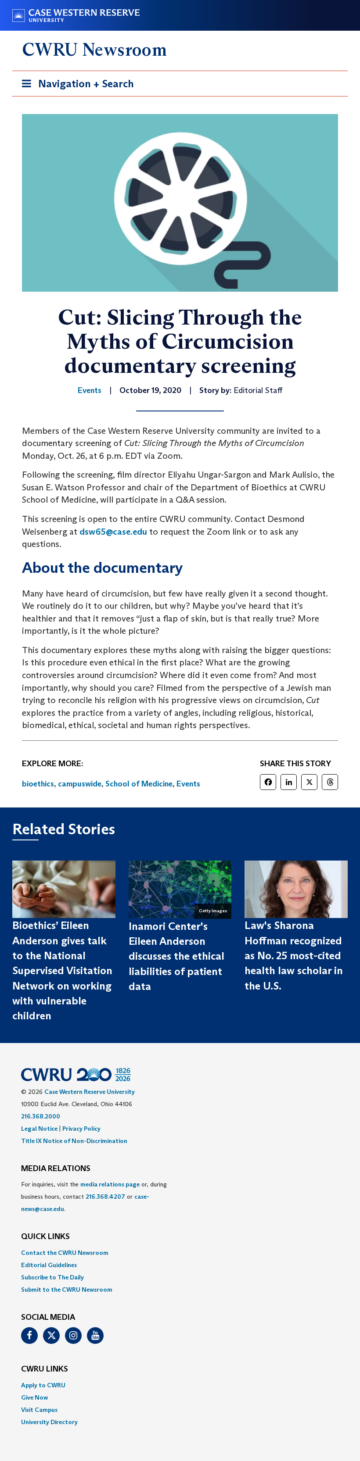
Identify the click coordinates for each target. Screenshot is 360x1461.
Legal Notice (39, 1128)
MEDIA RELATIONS (55, 1169)
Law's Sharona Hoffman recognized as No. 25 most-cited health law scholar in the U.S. (294, 955)
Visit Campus (39, 1410)
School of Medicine (139, 784)
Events (188, 784)
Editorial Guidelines (49, 1265)
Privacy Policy (81, 1128)
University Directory (49, 1422)
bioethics (38, 784)
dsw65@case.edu (113, 531)
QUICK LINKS (45, 1236)
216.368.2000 (40, 1116)
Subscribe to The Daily (52, 1277)
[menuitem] (180, 1253)
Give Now (34, 1397)
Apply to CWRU (43, 1385)
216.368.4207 (105, 1196)
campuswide (79, 784)
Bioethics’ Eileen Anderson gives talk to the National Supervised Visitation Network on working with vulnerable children (62, 970)
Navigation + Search (75, 86)
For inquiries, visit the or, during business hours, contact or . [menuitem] (94, 1196)
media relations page (110, 1184)
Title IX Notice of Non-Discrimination (74, 1141)
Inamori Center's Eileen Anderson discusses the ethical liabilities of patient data (176, 956)
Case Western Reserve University (89, 1092)
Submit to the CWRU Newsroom (66, 1289)
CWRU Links (44, 1369)
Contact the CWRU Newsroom (64, 1253)
